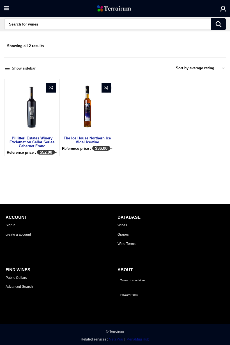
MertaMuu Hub (138, 339)
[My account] (223, 8)
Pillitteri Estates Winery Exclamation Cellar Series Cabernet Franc (32, 142)
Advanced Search (19, 286)
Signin (10, 225)
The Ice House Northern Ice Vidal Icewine (87, 140)
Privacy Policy (129, 294)
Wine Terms (126, 243)
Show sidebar (24, 68)
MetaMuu (116, 339)
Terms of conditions (132, 280)
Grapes (123, 234)
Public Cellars (16, 277)
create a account (18, 234)
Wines (122, 225)
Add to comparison (51, 88)
